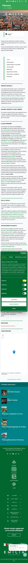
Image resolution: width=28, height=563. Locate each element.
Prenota (4, 441)
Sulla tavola (9, 69)
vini (22, 205)
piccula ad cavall (15, 216)
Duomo (4, 95)
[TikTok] (15, 1)
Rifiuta (14, 308)
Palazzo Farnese (20, 95)
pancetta (17, 212)
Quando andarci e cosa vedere (13, 64)
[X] (17, 1)
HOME (4, 8)
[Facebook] (9, 1)
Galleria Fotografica (14, 480)
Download (14, 465)
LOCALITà (9, 8)
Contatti (14, 488)
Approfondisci (10, 393)
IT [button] (22, 1)
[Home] (7, 1)
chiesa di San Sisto (15, 149)
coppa (6, 212)
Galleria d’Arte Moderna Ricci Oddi (11, 167)
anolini (8, 214)
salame (11, 212)
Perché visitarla (10, 62)
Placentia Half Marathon (8, 250)
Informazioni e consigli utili (13, 74)
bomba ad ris (4, 216)
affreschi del (12, 140)
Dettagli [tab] (11, 257)
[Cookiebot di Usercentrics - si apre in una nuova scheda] (20, 253)
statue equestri (7, 130)
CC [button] (25, 28)
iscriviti (14, 535)
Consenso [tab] (4, 257)
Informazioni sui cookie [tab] (20, 257)
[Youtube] (13, 1)
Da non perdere (10, 67)
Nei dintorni (9, 76)
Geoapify (11, 373)
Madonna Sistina (10, 156)
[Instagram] (11, 1)
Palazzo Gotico (11, 95)
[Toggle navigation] (25, 1)
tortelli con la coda (17, 214)
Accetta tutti (14, 299)
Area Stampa (14, 473)
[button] (14, 352)
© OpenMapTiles (17, 373)
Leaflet (3, 373)
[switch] (24, 285)
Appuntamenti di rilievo (12, 71)
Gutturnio (12, 219)
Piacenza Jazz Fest (12, 234)
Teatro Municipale (7, 160)
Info (3, 316)
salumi (13, 205)
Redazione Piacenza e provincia (8, 326)
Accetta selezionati (14, 304)
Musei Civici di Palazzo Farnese (9, 180)
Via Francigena (16, 137)
